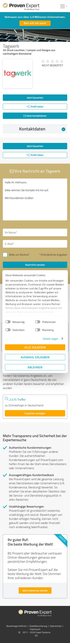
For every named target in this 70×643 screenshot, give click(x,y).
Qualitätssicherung (38, 626)
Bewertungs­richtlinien (16, 626)
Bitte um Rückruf (19, 255)
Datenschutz (55, 626)
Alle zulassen (35, 347)
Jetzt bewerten (35, 97)
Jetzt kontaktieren (36, 115)
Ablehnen (35, 367)
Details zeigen (50, 338)
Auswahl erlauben (35, 357)
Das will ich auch (35, 23)
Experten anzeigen (35, 413)
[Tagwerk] (17, 73)
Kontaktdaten (32, 129)
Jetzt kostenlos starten (35, 590)
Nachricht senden (35, 264)
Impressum (35, 629)
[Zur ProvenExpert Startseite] (21, 7)
